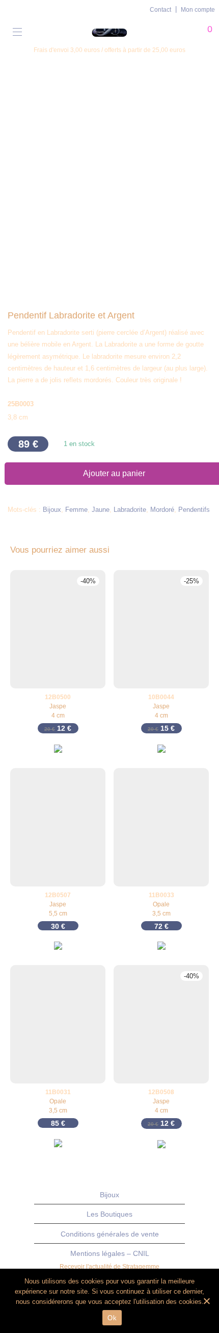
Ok (112, 1318)
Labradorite (130, 509)
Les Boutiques (109, 1214)
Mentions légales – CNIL (109, 1253)
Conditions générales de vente (110, 1234)
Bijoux (52, 509)
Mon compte (198, 10)
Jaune (101, 509)
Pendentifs (194, 509)
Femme (76, 509)
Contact (160, 10)
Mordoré (162, 509)
